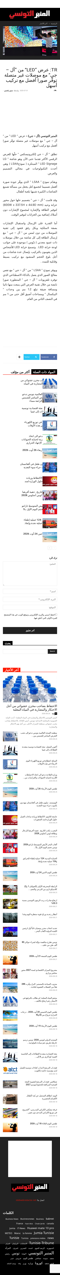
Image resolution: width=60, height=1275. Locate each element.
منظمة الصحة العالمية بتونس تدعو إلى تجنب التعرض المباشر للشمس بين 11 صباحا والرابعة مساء (39, 397)
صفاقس (38, 1258)
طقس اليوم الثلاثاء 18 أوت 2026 (43, 1123)
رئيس (7, 1253)
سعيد (52, 1258)
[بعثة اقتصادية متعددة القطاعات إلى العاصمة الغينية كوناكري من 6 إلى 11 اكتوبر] (10, 1057)
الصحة (30, 1248)
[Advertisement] (30, 1159)
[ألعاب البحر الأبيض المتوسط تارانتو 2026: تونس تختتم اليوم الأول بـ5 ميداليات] (50, 509)
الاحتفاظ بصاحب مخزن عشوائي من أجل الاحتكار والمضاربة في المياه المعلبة (39, 383)
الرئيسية (54, 23)
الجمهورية (50, 1248)
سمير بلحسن (8, 90)
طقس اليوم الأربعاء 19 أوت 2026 (43, 1026)
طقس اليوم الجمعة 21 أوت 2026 (43, 956)
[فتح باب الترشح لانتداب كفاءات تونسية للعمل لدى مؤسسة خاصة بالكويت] (10, 1070)
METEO (8, 1233)
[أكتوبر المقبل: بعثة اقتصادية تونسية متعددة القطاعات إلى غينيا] (50, 412)
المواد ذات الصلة (44, 372)
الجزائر (8, 1243)
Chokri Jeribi (40, 1223)
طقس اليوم (28, 1258)
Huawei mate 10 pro (40, 1228)
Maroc (17, 1233)
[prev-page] (54, 548)
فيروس (18, 1258)
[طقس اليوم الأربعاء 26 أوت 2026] (50, 453)
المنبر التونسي (41, 1252)
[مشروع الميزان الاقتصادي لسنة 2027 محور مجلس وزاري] (10, 974)
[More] (20, 357)
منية (53, 713)
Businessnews (27, 1218)
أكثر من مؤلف (20, 372)
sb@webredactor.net (26, 1200)
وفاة (19, 1263)
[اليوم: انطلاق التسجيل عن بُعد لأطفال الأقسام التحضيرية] (10, 1099)
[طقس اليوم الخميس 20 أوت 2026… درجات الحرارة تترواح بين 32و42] (10, 1015)
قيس (12, 1258)
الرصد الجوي (40, 1248)
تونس (16, 1253)
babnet (50, 1218)
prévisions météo (37, 1238)
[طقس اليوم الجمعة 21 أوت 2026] (10, 960)
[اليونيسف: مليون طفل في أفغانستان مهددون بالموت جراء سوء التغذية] (50, 467)
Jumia (12, 1228)
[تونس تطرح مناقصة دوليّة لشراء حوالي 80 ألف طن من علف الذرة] (10, 946)
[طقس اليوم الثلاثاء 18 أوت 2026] (10, 1127)
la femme (27, 1233)
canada (50, 1223)
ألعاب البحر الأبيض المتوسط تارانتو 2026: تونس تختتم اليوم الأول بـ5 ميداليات (39, 509)
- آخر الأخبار (44, 23)
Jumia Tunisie (44, 1232)
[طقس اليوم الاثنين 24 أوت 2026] (50, 537)
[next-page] (49, 548)
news (50, 1238)
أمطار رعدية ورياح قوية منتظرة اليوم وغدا (39, 914)
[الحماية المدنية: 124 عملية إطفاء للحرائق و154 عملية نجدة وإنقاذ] (50, 523)
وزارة (30, 1263)
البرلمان (15, 1243)
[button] (56, 4)
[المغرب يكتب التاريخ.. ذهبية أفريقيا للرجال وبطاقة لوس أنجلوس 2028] (50, 495)
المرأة (8, 1248)
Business (40, 1219)
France (19, 1223)
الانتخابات (23, 1243)
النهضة (24, 1253)
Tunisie (14, 1237)
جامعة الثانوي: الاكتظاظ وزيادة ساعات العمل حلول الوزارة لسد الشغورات (41, 481)
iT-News (21, 1228)
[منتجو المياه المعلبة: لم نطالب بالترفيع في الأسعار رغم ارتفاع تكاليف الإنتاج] (10, 1002)
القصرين (23, 1248)
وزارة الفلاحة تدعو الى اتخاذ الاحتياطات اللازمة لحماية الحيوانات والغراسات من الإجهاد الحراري (39, 439)
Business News (12, 1219)
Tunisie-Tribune (41, 1242)
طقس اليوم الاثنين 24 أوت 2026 (40, 533)
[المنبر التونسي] (30, 14)
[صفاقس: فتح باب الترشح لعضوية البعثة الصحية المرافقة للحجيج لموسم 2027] (10, 1084)
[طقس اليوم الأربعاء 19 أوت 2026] (10, 1029)
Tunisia (24, 1238)
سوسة (45, 1258)
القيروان (15, 1248)
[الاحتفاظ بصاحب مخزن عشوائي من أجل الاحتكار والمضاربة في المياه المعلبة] (50, 384)
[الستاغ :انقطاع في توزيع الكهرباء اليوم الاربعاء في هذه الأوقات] (50, 425)
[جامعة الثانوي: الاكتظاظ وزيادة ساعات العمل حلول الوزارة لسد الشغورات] (50, 481)
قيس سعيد (49, 1263)
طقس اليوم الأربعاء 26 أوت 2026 (39, 450)
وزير (24, 1263)
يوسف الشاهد (11, 1263)
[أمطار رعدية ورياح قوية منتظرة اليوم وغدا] (10, 918)
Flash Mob (29, 1224)
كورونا (39, 1263)
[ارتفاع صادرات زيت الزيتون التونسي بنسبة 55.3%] (10, 904)
